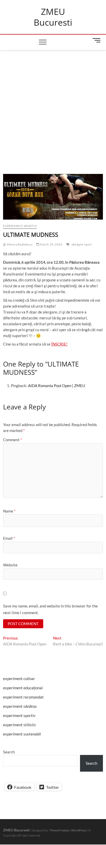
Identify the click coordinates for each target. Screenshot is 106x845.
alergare (77, 244)
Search (9, 752)
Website (10, 565)
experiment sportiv (20, 226)
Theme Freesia (59, 830)
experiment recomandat (23, 697)
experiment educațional (23, 687)
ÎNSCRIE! (59, 344)
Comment (12, 439)
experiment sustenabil (22, 734)
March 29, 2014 (50, 244)
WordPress (78, 830)
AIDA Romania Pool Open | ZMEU (56, 385)
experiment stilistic (19, 724)
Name (9, 511)
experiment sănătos (20, 706)
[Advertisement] (53, 106)
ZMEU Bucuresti (53, 17)
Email (9, 538)
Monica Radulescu (19, 244)
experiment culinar (19, 678)
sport (88, 244)
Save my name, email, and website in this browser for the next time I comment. (50, 609)
